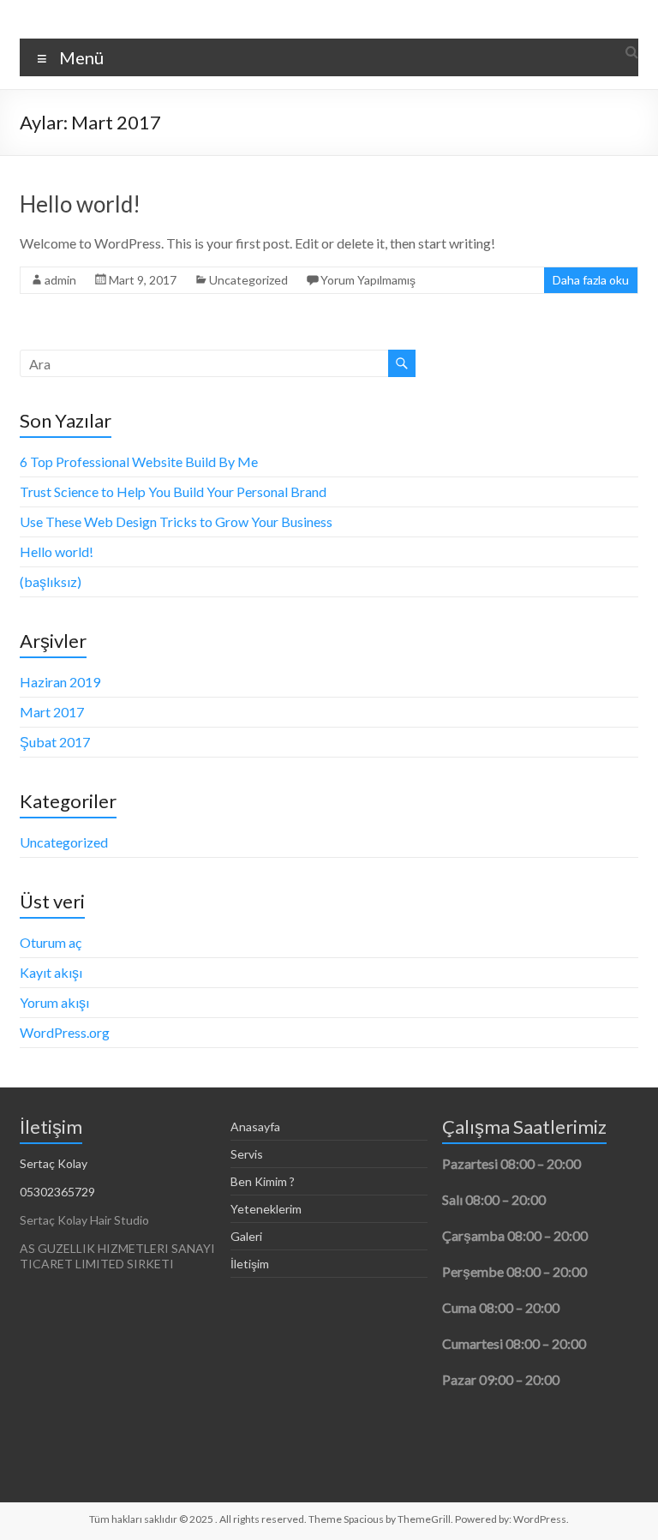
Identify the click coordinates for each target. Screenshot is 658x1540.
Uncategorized (248, 280)
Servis (246, 1154)
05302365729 (57, 1191)
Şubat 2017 (55, 742)
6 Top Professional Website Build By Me (139, 461)
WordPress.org (65, 1032)
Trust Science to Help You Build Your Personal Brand (173, 491)
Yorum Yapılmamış (368, 280)
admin (60, 280)
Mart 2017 (52, 712)
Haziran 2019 (60, 682)
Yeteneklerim (266, 1208)
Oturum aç (50, 942)
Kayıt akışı (51, 972)
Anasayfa (255, 1126)
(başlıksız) (50, 581)
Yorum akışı (54, 1002)
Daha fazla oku (591, 280)
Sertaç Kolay (53, 1163)
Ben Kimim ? (262, 1181)
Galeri (246, 1236)
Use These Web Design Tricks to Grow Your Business (176, 521)
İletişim (249, 1263)
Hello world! (80, 204)
